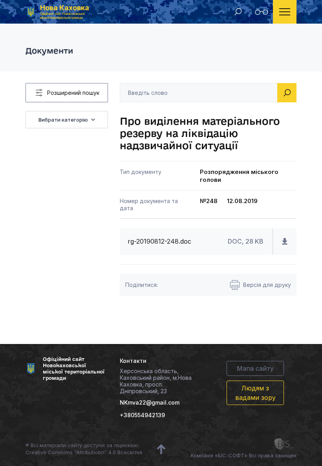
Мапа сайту (255, 368)
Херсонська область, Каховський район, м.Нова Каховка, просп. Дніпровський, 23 (156, 381)
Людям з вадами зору (255, 392)
